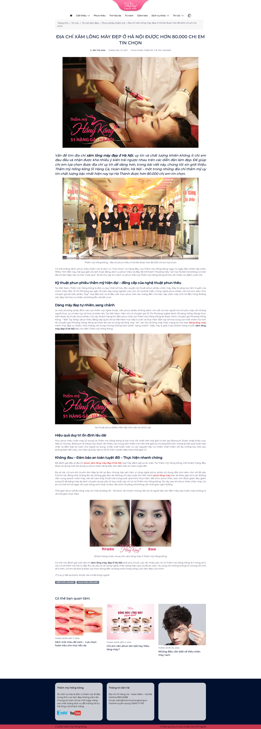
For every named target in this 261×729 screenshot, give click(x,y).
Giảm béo (142, 15)
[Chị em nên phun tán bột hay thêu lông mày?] (130, 621)
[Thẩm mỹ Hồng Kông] (130, 5)
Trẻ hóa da (115, 15)
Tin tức (176, 15)
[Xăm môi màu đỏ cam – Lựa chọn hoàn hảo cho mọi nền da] (79, 619)
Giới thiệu (81, 15)
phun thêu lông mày (88, 582)
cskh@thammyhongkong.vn (131, 700)
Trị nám (129, 15)
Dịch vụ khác (159, 15)
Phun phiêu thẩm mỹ (113, 23)
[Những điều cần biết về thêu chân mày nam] (182, 624)
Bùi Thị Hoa (99, 50)
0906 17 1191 (137, 703)
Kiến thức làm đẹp (65, 582)
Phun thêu (100, 15)
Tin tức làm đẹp (90, 23)
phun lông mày (161, 475)
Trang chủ (63, 23)
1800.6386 (122, 697)
